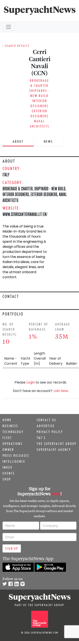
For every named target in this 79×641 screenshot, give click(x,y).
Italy (6, 174)
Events (9, 473)
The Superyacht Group (56, 444)
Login (30, 382)
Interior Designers (16, 194)
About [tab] (18, 141)
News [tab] (48, 141)
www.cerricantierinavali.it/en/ (25, 214)
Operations (13, 444)
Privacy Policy (50, 432)
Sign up (11, 548)
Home (7, 420)
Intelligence (14, 461)
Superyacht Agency (54, 449)
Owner (8, 449)
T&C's (41, 438)
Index (7, 467)
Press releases (16, 455)
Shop (7, 479)
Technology (13, 432)
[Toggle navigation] (8, 27)
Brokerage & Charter (18, 188)
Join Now (60, 390)
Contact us (46, 420)
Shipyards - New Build (49, 188)
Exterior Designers (44, 194)
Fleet (7, 438)
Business (10, 426)
